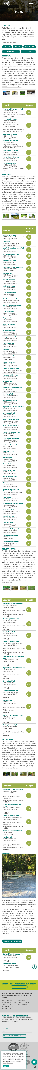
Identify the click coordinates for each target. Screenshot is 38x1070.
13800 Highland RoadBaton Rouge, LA (9, 670)
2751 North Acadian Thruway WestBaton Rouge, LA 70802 (13, 238)
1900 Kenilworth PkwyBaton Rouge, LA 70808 (10, 159)
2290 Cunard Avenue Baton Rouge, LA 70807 (10, 327)
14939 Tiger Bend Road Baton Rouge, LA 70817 (10, 531)
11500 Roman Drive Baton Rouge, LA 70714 (10, 282)
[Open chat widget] (34, 1062)
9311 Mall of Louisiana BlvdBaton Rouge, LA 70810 (11, 153)
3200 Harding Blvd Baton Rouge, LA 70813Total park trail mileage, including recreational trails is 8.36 (13, 145)
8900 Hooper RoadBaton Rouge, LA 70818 (10, 634)
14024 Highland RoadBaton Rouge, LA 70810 (10, 409)
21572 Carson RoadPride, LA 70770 (9, 718)
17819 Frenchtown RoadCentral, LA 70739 (10, 660)
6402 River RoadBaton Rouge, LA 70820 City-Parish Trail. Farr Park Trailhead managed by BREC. (14, 113)
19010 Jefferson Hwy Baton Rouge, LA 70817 (10, 460)
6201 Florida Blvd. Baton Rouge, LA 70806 (10, 479)
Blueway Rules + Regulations (12, 941)
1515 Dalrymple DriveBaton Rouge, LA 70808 (10, 307)
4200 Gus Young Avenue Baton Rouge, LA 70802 (10, 396)
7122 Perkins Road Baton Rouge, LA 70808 (10, 506)
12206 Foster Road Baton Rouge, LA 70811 (10, 314)
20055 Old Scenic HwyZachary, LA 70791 (10, 727)
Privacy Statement (8, 1063)
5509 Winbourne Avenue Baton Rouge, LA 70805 (10, 422)
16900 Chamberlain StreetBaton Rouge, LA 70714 (11, 301)
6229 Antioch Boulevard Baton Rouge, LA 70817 (10, 257)
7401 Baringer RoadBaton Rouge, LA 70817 (10, 263)
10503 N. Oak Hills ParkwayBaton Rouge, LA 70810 (11, 808)
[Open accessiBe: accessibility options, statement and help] (34, 967)
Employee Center (23, 1004)
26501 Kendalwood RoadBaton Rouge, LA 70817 (10, 693)
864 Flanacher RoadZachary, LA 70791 (9, 358)
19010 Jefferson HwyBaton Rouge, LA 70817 (10, 703)
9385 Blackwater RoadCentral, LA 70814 (10, 606)
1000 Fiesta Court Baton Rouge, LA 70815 (10, 352)
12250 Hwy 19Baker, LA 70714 (8, 833)
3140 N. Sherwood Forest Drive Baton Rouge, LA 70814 (12, 493)
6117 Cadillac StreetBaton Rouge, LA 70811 (10, 288)
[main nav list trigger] (31, 3)
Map (4, 802)
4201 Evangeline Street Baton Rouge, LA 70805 (10, 339)
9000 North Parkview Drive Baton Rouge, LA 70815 (11, 499)
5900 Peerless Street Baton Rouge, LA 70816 (10, 377)
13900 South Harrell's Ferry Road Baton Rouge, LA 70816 (13, 371)
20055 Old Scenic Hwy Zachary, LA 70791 (10, 538)
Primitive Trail (29, 46)
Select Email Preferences (13, 1036)
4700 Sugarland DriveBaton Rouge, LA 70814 (10, 525)
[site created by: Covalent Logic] (31, 1068)
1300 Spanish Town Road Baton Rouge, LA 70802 (10, 518)
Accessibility (21, 1000)
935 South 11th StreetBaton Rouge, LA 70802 (10, 346)
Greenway (7, 46)
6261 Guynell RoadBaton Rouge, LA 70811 (10, 415)
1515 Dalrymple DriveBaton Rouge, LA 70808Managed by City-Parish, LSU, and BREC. (13, 167)
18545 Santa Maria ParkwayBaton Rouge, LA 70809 (11, 512)
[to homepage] (16, 3)
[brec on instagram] (27, 1062)
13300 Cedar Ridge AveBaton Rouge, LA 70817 (10, 621)
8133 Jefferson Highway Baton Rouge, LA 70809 (10, 441)
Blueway (28, 51)
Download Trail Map (9, 43)
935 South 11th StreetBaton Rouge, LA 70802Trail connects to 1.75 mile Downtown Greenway (11, 123)
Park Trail (17, 46)
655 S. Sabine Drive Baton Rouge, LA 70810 (10, 466)
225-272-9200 (6, 1004)
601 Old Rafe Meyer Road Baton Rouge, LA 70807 (11, 244)
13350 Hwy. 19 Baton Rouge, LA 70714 (10, 137)
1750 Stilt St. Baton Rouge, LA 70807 (10, 250)
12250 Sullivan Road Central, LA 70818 (9, 434)
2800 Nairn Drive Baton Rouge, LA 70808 (10, 485)
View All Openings (18, 987)
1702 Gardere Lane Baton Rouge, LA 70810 (10, 403)
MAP (4, 616)
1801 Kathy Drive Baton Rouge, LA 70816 (10, 453)
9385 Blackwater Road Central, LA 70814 (10, 269)
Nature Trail (11, 51)
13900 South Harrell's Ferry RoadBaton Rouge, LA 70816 (13, 644)
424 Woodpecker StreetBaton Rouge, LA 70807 (10, 472)
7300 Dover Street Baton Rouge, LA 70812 (10, 333)
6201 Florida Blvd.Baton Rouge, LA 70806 (9, 1001)
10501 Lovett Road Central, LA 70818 (8, 295)
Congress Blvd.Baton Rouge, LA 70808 (10, 320)
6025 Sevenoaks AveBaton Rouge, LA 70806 (10, 384)
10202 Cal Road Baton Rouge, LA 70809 (10, 447)
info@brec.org (6, 1008)
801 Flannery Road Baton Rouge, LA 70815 (10, 365)
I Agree (6, 1066)
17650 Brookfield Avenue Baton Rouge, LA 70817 (10, 276)
